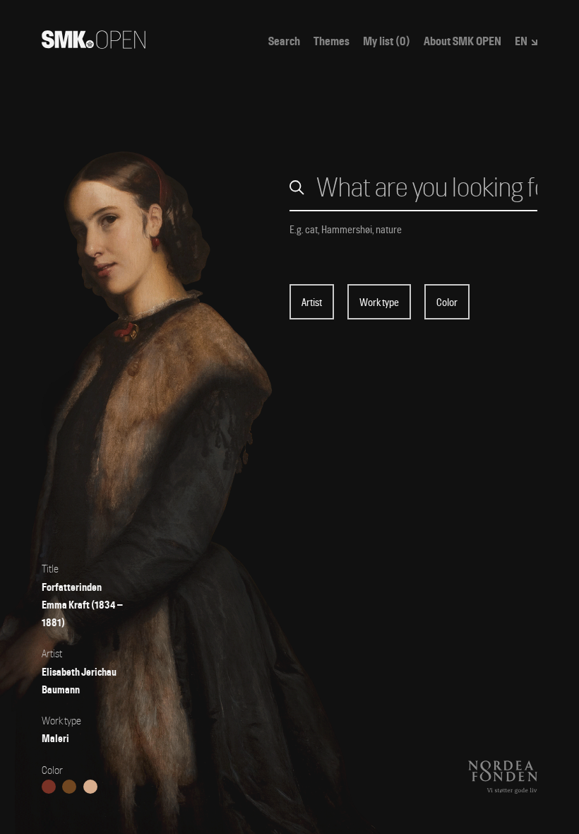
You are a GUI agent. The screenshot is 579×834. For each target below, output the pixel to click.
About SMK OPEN (462, 41)
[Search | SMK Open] (93, 44)
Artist (312, 302)
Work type (379, 302)
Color (447, 302)
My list (386, 41)
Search (284, 41)
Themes (332, 41)
